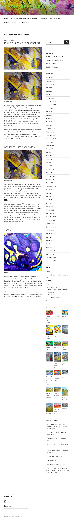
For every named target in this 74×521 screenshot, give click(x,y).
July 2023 (49, 111)
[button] (50, 316)
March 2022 (49, 166)
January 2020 (50, 254)
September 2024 (51, 81)
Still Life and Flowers (54, 297)
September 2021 (51, 186)
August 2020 (50, 230)
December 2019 (51, 257)
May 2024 (49, 94)
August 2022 (50, 149)
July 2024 (49, 88)
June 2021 (49, 196)
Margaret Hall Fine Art (30, 6)
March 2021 (49, 206)
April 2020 (49, 244)
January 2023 (50, 132)
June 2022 (49, 156)
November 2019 (51, 261)
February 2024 (50, 98)
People (50, 295)
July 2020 (49, 234)
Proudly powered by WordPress (13, 516)
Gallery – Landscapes (10, 23)
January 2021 (50, 213)
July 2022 (49, 152)
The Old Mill (49, 53)
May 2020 (49, 240)
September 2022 (51, 145)
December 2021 (51, 176)
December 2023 (51, 101)
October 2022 (50, 142)
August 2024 (50, 84)
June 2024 (49, 91)
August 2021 (50, 189)
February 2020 (50, 251)
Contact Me (25, 23)
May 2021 (49, 200)
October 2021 (50, 183)
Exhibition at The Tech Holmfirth (55, 57)
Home (6, 18)
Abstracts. (51, 292)
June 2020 (49, 237)
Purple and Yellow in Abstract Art (22, 42)
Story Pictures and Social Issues (57, 289)
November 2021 (51, 179)
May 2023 (49, 118)
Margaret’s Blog (55, 18)
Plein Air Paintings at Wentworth (55, 60)
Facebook (8, 506)
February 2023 (50, 128)
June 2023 (49, 115)
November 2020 (51, 220)
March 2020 (49, 247)
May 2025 (49, 77)
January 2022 (50, 172)
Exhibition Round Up (52, 67)
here (5, 200)
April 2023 (49, 122)
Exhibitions (43, 18)
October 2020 (50, 223)
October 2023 (50, 108)
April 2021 (49, 203)
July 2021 (49, 193)
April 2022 (49, 162)
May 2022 (49, 159)
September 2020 (51, 227)
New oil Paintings (51, 63)
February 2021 (50, 210)
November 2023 (51, 105)
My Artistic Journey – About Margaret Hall (24, 18)
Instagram (9, 502)
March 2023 (49, 125)
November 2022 (51, 139)
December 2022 (51, 135)
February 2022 (50, 169)
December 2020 (51, 217)
